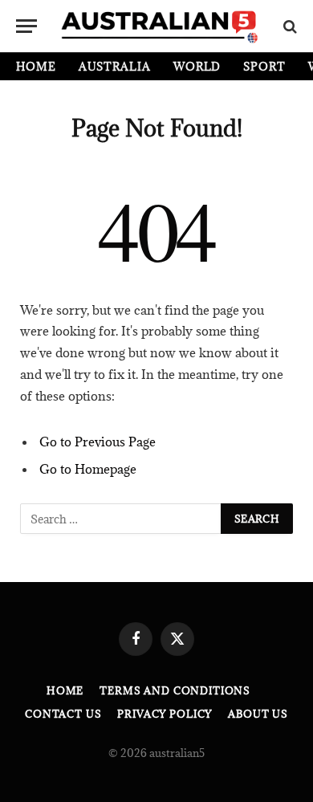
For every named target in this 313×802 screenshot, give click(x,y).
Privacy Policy (164, 713)
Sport (264, 66)
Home (36, 66)
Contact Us (63, 713)
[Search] (288, 26)
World (197, 66)
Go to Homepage (87, 469)
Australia (115, 66)
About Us (258, 713)
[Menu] (26, 26)
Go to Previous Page (97, 442)
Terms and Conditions (175, 690)
